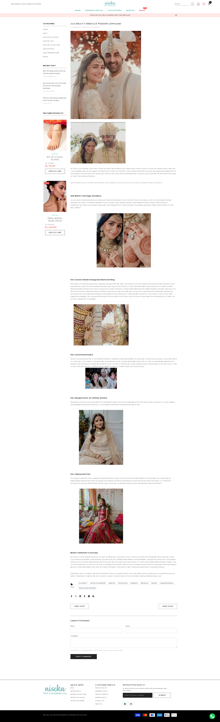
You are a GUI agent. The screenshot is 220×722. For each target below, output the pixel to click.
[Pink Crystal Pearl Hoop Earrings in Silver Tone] (55, 196)
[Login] (198, 4)
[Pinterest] (80, 596)
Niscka (55, 154)
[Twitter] (76, 596)
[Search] (184, 4)
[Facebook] (71, 596)
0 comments (94, 27)
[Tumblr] (85, 596)
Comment (74, 636)
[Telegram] (89, 596)
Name (72, 626)
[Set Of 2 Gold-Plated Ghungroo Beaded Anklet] (55, 135)
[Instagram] (125, 704)
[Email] (93, 596)
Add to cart (55, 171)
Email (127, 626)
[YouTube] (131, 704)
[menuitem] (55, 29)
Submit (162, 695)
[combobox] (182, 4)
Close (176, 15)
